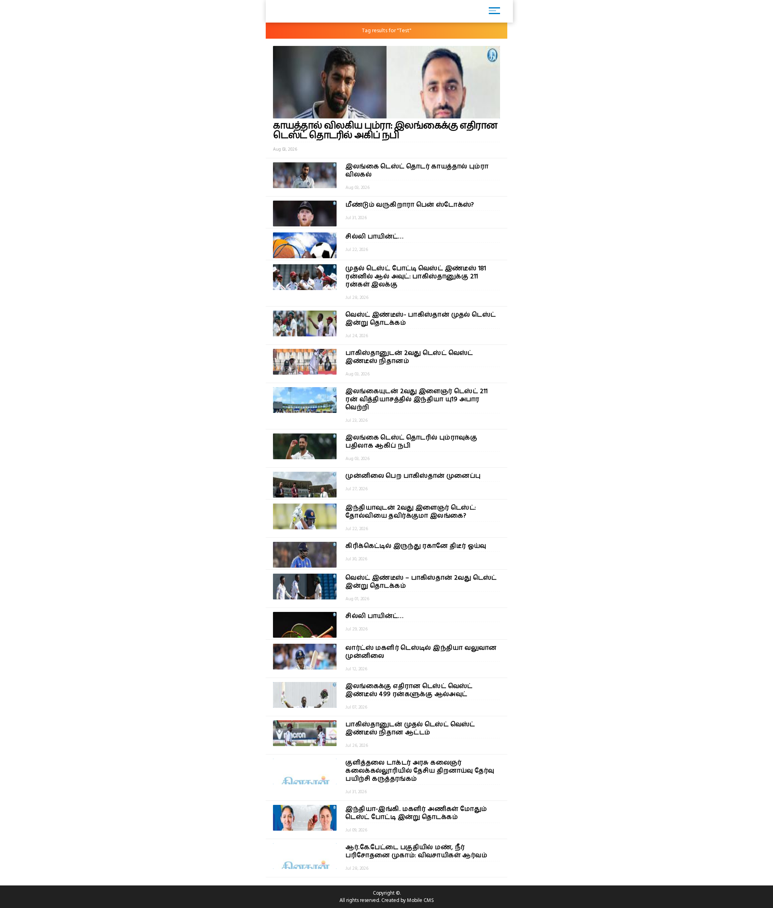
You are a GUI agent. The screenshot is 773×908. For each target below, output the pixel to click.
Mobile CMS (420, 900)
